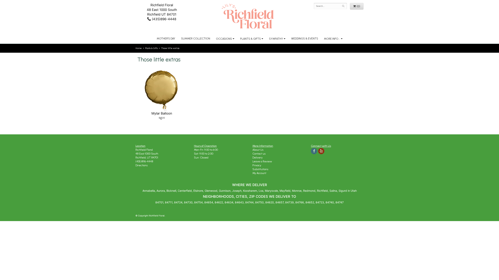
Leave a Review (262, 161)
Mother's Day (166, 38)
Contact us (258, 153)
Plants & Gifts (250, 38)
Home (138, 48)
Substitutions (260, 169)
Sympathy (276, 38)
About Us (257, 149)
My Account (259, 173)
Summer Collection (195, 38)
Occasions (224, 38)
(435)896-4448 (163, 19)
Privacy (256, 165)
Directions (141, 165)
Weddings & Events (304, 38)
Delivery (257, 157)
